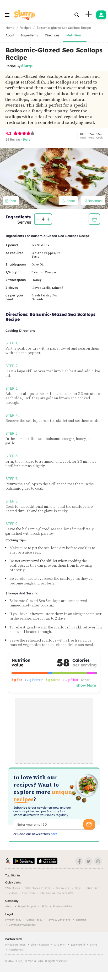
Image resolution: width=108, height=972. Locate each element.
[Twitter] (89, 861)
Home (10, 28)
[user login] (101, 14)
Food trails (28, 893)
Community (62, 888)
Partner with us (62, 906)
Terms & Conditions (59, 919)
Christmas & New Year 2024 (56, 893)
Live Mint (59, 944)
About (9, 906)
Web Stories (12, 888)
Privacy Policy (13, 919)
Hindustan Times (15, 944)
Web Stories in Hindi (37, 888)
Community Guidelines (22, 924)
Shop (78, 888)
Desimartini (78, 944)
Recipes (25, 28)
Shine (93, 944)
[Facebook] (79, 861)
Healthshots (16, 949)
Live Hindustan (40, 944)
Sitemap (81, 919)
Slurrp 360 (92, 888)
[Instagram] (98, 861)
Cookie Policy (34, 919)
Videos (13, 893)
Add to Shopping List (94, 219)
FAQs (44, 906)
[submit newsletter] (89, 824)
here (53, 834)
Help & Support (27, 906)
